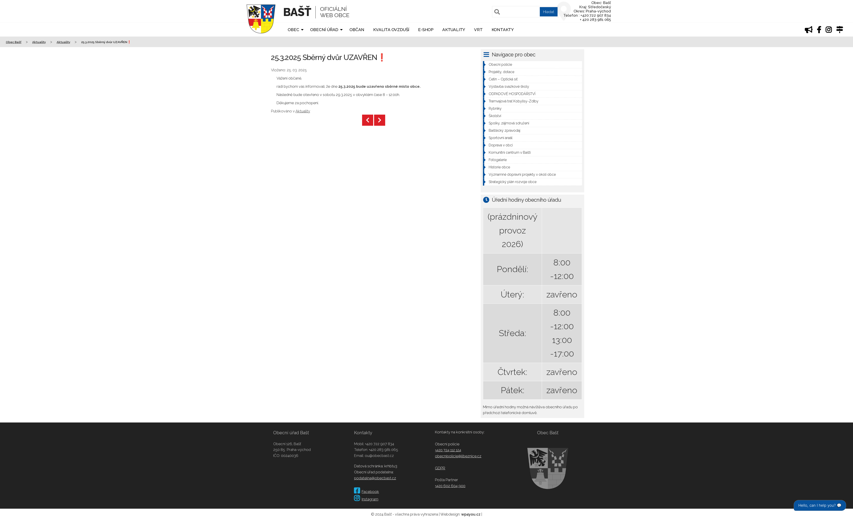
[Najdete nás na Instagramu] (828, 31)
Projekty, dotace (501, 72)
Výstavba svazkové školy (509, 86)
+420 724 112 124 (448, 450)
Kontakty (503, 29)
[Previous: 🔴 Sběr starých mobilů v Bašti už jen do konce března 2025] (367, 120)
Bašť (297, 12)
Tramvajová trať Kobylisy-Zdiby (513, 101)
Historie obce (499, 167)
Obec (293, 29)
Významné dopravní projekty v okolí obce (522, 174)
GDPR (440, 468)
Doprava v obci (501, 145)
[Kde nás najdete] (839, 31)
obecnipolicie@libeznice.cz (458, 456)
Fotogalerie (498, 160)
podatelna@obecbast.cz (375, 478)
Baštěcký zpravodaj (504, 130)
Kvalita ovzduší (391, 29)
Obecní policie (500, 64)
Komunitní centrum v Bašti (510, 152)
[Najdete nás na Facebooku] (819, 31)
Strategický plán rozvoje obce (512, 182)
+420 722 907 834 (379, 444)
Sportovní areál (500, 138)
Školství (495, 116)
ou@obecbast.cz (379, 455)
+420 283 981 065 (383, 449)
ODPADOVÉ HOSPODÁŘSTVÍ (512, 94)
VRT (478, 29)
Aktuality (453, 29)
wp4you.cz (470, 514)
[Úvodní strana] (261, 36)
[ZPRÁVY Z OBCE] (809, 31)
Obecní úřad (324, 29)
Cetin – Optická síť (503, 79)
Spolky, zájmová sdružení (509, 123)
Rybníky (495, 108)
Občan (356, 29)
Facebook (370, 491)
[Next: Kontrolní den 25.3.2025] (379, 120)
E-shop (425, 29)
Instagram (370, 499)
